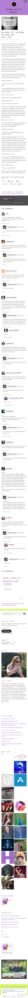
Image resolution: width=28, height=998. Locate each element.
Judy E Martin (15, 39)
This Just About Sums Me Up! (8, 718)
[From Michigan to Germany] (7, 883)
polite (9, 193)
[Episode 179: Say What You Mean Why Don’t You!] (14, 23)
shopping (18, 193)
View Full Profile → (5, 701)
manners (3, 193)
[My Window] (20, 767)
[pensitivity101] (7, 870)
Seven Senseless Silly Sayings (8, 730)
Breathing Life (10, 343)
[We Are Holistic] (7, 857)
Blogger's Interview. (5, 741)
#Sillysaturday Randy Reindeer (8, 738)
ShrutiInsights (10, 411)
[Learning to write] (7, 780)
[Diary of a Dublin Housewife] (20, 832)
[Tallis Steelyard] (7, 832)
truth (22, 193)
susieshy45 (9, 468)
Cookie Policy (4, 992)
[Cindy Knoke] (20, 858)
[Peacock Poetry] (20, 819)
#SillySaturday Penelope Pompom (9, 924)
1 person (7, 223)
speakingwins (9, 442)
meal (7, 193)
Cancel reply (7, 584)
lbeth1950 (8, 517)
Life (11, 191)
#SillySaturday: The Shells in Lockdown (10, 915)
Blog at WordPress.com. (7, 986)
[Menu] (25, 1)
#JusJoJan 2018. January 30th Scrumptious (11, 732)
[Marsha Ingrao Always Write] (7, 759)
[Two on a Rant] (20, 845)
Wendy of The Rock (11, 271)
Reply (21, 599)
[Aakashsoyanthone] (20, 806)
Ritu (7, 213)
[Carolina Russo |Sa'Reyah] (7, 844)
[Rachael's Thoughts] (20, 757)
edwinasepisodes (12, 227)
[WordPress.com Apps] (20, 780)
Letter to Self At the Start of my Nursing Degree (12, 727)
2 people (7, 251)
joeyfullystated (10, 241)
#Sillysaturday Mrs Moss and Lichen (9, 721)
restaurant (13, 193)
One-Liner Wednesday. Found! (18, 202)
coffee (17, 191)
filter (20, 191)
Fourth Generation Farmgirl (13, 372)
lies (22, 191)
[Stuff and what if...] (7, 806)
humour (8, 191)
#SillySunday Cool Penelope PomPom (10, 922)
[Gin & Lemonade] (7, 819)
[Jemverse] (8, 793)
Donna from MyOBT (11, 297)
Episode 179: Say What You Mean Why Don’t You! (13, 34)
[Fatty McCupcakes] (20, 872)
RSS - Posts (4, 934)
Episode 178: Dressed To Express (8, 199)
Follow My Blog (6, 631)
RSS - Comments (5, 936)
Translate (12, 644)
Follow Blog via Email (7, 621)
